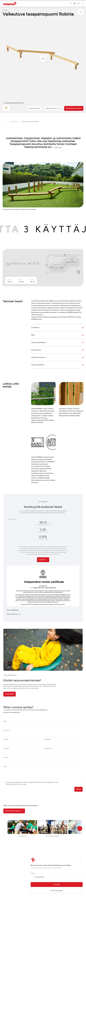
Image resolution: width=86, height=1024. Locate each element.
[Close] (80, 858)
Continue (56, 884)
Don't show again (57, 890)
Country (33, 873)
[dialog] (43, 512)
